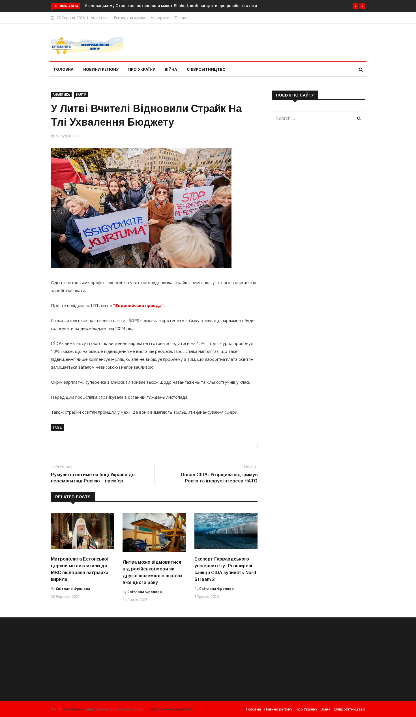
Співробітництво (206, 69)
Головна (64, 69)
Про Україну (141, 69)
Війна (171, 69)
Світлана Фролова (73, 588)
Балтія (81, 94)
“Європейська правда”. (138, 305)
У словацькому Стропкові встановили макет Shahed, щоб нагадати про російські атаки (171, 5)
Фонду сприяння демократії (169, 709)
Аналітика (100, 17)
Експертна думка (129, 17)
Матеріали (160, 17)
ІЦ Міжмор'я (73, 709)
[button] (355, 6)
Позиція (182, 17)
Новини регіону (101, 69)
